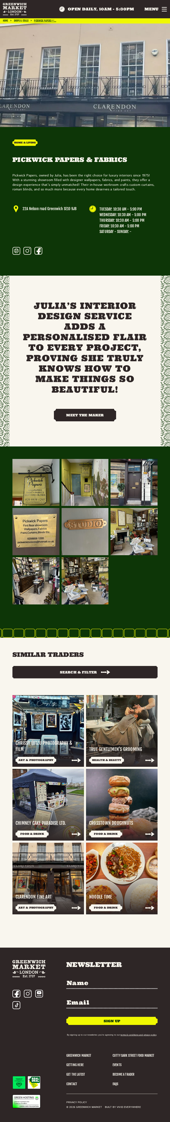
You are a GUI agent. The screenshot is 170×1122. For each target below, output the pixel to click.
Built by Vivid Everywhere (123, 1107)
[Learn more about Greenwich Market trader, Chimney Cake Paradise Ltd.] (48, 805)
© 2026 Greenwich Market (84, 1107)
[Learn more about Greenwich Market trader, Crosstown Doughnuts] (122, 805)
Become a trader (123, 1074)
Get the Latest (75, 1074)
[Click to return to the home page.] (15, 9)
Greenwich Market (78, 1055)
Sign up (112, 1021)
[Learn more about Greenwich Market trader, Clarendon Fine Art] (48, 878)
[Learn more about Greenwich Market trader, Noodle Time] (122, 878)
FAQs (115, 1084)
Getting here (75, 1065)
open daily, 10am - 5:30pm (101, 9)
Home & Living (25, 142)
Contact (71, 1084)
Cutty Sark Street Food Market (133, 1055)
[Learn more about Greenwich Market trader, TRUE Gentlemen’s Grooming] (122, 731)
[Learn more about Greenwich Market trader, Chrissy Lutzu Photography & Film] (48, 731)
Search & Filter (78, 672)
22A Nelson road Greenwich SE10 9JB (49, 208)
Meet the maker (85, 415)
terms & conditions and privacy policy (138, 1035)
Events (117, 1065)
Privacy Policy (76, 1102)
